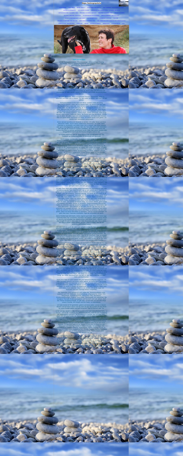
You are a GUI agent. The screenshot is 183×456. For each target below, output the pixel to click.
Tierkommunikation (93, 7)
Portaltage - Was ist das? (66, 23)
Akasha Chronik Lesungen (72, 15)
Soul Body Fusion (83, 10)
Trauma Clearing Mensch (88, 13)
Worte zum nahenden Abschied (75, 18)
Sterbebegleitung (105, 18)
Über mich (71, 7)
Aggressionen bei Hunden (91, 15)
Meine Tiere (80, 7)
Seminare (79, 23)
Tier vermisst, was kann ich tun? (113, 7)
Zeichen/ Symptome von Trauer (67, 20)
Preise (86, 23)
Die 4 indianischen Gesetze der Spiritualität (111, 20)
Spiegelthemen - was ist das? (110, 15)
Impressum (106, 23)
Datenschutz (116, 23)
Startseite (62, 7)
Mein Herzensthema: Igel (87, 20)
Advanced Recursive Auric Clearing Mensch (105, 10)
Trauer (115, 18)
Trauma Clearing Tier (105, 13)
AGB (123, 23)
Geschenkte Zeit (92, 18)
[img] (123, 3)
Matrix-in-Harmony (69, 10)
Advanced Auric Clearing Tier (68, 13)
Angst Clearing (119, 13)
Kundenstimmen (95, 23)
